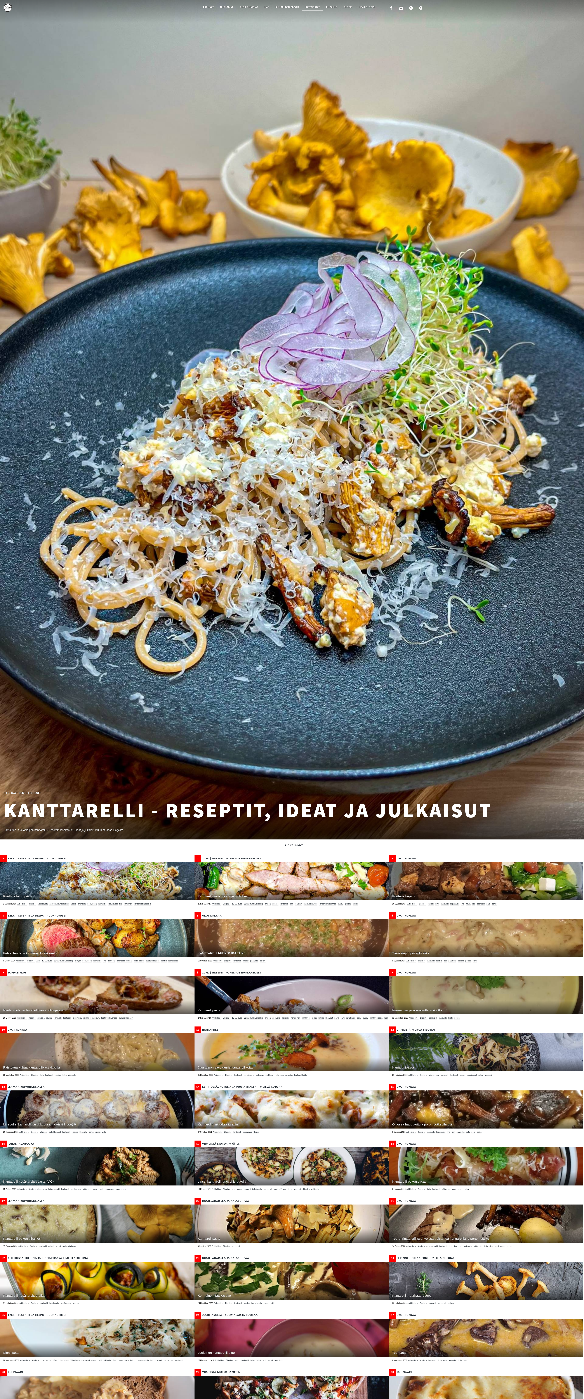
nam (386, 1018)
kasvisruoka (54, 1303)
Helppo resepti (156, 1360)
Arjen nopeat (434, 1075)
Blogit (348, 7)
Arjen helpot (121, 1189)
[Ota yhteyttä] (401, 8)
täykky (355, 904)
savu (343, 1018)
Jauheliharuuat (55, 1132)
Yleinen (256, 1132)
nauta (468, 904)
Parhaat (208, 7)
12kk (38, 961)
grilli (436, 1246)
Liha (291, 904)
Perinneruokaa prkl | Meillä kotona (422, 1258)
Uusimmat (226, 7)
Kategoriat (313, 7)
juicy (359, 1018)
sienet (97, 1132)
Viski (104, 1132)
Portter (494, 904)
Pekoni (263, 961)
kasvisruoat (113, 904)
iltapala (49, 1018)
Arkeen (73, 904)
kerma (314, 1018)
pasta (336, 1018)
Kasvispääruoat (280, 1189)
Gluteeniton (42, 1189)
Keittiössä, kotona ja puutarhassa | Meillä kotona (239, 1087)
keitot (252, 1360)
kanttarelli (102, 904)
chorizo (431, 904)
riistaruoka (279, 1075)
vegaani (488, 1075)
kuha (65, 1075)
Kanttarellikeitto (300, 1075)
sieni (475, 961)
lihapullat (83, 1132)
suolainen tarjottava (91, 1018)
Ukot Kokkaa (403, 858)
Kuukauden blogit (287, 7)
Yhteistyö (306, 1189)
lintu (455, 1246)
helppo (133, 1360)
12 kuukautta (45, 1360)
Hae (266, 7)
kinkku (321, 1018)
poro (473, 1132)
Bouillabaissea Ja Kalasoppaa (222, 1201)
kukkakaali (247, 1132)
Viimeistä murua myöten (413, 1029)
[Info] (411, 8)
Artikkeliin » (22, 904)
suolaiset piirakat (69, 1246)
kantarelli (58, 1018)
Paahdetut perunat (124, 961)
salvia (480, 1075)
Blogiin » (32, 904)
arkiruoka (82, 904)
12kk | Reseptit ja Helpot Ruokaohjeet (35, 858)
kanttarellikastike (310, 904)
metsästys (260, 1075)
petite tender (139, 961)
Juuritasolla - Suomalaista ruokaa (227, 1315)
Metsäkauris (249, 1075)
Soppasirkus (15, 972)
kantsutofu (128, 904)
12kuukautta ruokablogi (59, 904)
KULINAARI (12, 1372)
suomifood (278, 1360)
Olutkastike (468, 1246)
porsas (468, 961)
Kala (42, 1075)
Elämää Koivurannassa (23, 1087)
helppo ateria (143, 1360)
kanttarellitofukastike (142, 904)
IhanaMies (207, 1029)
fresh (115, 1360)
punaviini (452, 1360)
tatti (272, 1303)
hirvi (437, 904)
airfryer (78, 961)
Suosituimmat (249, 7)
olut (473, 904)
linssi (290, 1189)
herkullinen (92, 904)
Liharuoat (298, 904)
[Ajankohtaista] (420, 8)
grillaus (275, 904)
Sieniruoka (77, 1018)
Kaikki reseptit (54, 1189)
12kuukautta (43, 904)
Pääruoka (481, 904)
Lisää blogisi (367, 7)
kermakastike (256, 1303)
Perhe (91, 1132)
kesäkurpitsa (76, 1189)
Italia (429, 1189)
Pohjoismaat (472, 1075)
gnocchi (247, 1189)
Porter (502, 1246)
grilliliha (348, 904)
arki (100, 1360)
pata (488, 904)
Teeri (497, 1246)
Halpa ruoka (124, 1360)
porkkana (269, 1075)
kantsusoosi (173, 961)
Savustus (289, 1075)
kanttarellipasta (376, 1018)
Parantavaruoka (18, 1144)
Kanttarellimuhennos (327, 904)
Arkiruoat (43, 1132)
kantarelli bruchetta (109, 1018)
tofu (120, 904)
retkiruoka (315, 1189)
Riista (486, 1246)
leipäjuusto (454, 904)
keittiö (259, 1360)
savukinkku (351, 1018)
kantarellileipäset (126, 1018)
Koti (264, 1360)
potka (479, 1132)
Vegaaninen (110, 1189)
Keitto (450, 1018)
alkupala (41, 1018)
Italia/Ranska (257, 1189)
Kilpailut (331, 7)
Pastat (462, 1075)
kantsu (340, 904)
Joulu (237, 1360)
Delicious (285, 1018)
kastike (246, 961)
